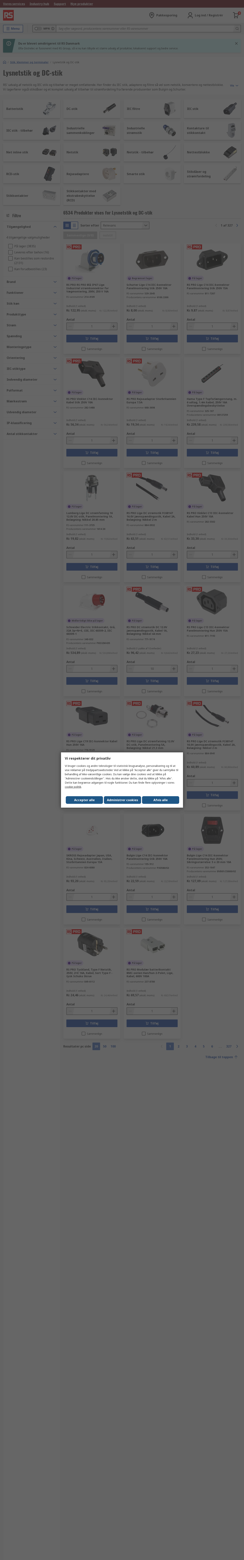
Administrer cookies (122, 800)
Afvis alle (160, 800)
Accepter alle (84, 800)
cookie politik (73, 787)
